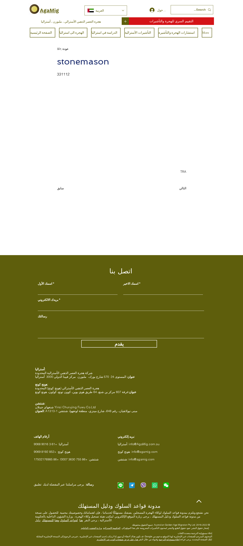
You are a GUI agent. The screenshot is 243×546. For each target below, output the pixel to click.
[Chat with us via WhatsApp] (155, 485)
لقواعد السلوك (69, 520)
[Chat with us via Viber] (143, 485)
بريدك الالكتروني (48, 299)
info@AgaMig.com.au (144, 444)
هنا (81, 520)
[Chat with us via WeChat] (166, 485)
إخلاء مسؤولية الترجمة (169, 539)
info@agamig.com (144, 452)
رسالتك (42, 316)
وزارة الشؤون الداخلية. (91, 528)
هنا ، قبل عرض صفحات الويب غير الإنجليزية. (117, 539)
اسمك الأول (45, 283)
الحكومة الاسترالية (111, 528)
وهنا (56, 520)
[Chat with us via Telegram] (132, 485)
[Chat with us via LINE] (120, 485)
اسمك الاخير (130, 283)
